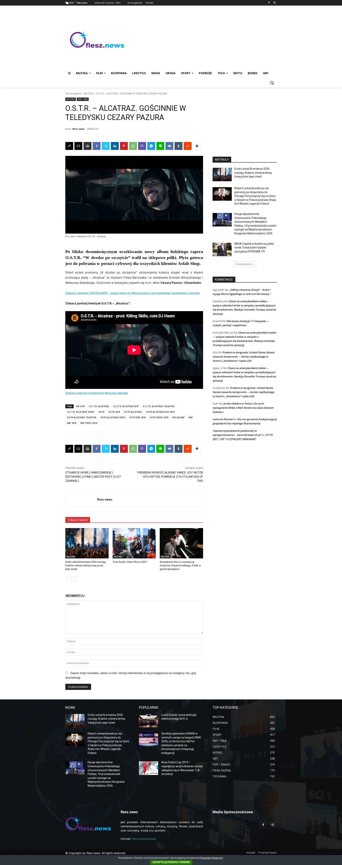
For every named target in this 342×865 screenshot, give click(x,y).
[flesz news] (81, 499)
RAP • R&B (82, 99)
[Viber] (142, 146)
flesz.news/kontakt (144, 839)
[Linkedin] (115, 146)
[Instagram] (274, 3)
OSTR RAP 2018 (137, 417)
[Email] (78, 146)
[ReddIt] (188, 146)
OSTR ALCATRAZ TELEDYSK (81, 417)
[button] (272, 82)
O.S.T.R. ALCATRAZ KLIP (126, 406)
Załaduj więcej (243, 264)
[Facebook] (269, 3)
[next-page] (74, 578)
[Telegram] (151, 146)
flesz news (78, 128)
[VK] (169, 146)
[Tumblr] (178, 146)
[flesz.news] (97, 39)
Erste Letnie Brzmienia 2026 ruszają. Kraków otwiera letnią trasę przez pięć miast (85, 565)
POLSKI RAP (178, 417)
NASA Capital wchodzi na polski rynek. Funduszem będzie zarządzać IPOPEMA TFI (254, 247)
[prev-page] (67, 578)
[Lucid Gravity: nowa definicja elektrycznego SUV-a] (148, 720)
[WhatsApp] (133, 146)
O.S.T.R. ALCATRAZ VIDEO (80, 411)
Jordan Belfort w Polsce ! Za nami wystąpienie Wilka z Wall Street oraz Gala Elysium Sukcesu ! (243, 408)
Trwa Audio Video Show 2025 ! (130, 561)
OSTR (101, 411)
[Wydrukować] (87, 146)
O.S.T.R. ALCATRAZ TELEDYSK (159, 406)
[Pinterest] (124, 146)
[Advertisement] (203, 39)
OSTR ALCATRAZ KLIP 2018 (160, 411)
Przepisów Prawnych (211, 857)
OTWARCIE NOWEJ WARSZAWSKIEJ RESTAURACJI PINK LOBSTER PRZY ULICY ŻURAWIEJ (93, 477)
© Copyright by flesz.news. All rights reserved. (95, 853)
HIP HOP (80, 406)
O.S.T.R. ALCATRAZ (99, 406)
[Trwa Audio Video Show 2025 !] (134, 543)
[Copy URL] (69, 146)
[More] (197, 146)
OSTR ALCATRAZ (133, 411)
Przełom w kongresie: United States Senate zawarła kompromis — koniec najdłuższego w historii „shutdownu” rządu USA (243, 356)
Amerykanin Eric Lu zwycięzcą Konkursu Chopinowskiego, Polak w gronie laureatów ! (180, 565)
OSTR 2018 (114, 411)
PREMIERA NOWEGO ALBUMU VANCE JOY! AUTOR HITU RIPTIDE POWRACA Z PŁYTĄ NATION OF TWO (170, 477)
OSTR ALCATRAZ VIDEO (112, 417)
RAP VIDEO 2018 (88, 422)
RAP (191, 417)
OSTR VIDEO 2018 (159, 417)
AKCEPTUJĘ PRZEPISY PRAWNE (171, 862)
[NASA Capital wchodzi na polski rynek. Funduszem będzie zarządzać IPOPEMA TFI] (222, 249)
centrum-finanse (223, 419)
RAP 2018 (71, 422)
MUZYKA (89, 93)
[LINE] (160, 146)
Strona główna (73, 93)
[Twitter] (106, 146)
